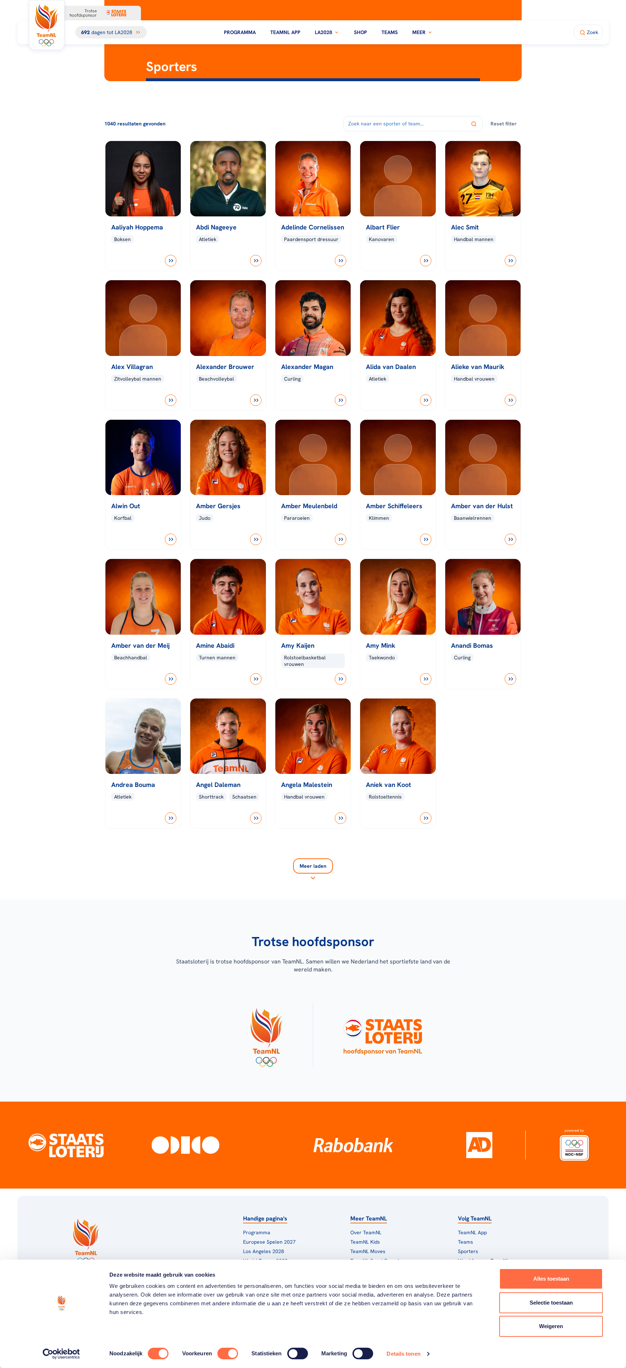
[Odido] (185, 1145)
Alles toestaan (551, 1279)
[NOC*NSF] (574, 1145)
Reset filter (504, 123)
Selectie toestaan (551, 1302)
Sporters (468, 1251)
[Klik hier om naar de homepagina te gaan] (46, 25)
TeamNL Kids (365, 1242)
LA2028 (323, 32)
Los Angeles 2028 (263, 1251)
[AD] (479, 1145)
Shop (360, 32)
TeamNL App (285, 32)
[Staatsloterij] (66, 1145)
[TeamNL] (266, 1035)
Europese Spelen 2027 (269, 1242)
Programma (240, 32)
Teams (389, 32)
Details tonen (403, 1354)
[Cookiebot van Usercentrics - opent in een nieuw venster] (61, 1353)
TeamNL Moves (367, 1251)
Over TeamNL (365, 1232)
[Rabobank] (353, 1145)
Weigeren (551, 1326)
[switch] (227, 1353)
